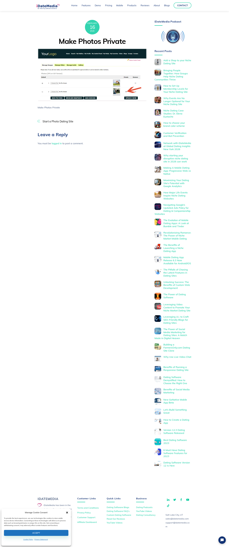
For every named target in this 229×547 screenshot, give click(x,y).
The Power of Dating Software (174, 296)
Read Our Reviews (116, 518)
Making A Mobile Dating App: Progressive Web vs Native (177, 170)
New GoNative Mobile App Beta (175, 401)
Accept (36, 533)
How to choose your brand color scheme (174, 124)
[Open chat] (222, 540)
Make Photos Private (92, 41)
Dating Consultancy (145, 515)
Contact (182, 5)
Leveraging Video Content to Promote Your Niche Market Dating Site (176, 307)
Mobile (119, 5)
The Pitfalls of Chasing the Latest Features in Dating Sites (175, 272)
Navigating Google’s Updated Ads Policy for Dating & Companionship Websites (173, 209)
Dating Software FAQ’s (118, 511)
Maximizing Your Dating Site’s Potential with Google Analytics (176, 183)
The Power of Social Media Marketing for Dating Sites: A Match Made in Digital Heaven (171, 334)
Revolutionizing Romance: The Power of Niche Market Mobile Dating (177, 235)
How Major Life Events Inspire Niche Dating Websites (175, 195)
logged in (57, 143)
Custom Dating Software (119, 515)
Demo (98, 5)
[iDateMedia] (48, 8)
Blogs (167, 5)
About (157, 5)
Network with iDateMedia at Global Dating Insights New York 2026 (177, 146)
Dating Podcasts (144, 507)
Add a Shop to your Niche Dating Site (177, 62)
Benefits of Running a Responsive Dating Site (176, 369)
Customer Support (86, 517)
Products (131, 5)
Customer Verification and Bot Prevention (174, 134)
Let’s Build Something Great (175, 411)
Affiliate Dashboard (87, 522)
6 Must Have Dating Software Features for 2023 (175, 453)
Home (74, 5)
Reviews (145, 5)
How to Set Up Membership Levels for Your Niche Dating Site (175, 88)
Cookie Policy (28, 539)
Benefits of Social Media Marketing (176, 391)
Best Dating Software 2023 (175, 441)
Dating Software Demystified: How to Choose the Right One (175, 380)
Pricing (108, 5)
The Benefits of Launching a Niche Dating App (173, 247)
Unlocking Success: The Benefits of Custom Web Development (176, 285)
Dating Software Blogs (118, 507)
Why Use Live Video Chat (177, 356)
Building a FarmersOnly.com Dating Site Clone (176, 347)
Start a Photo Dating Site (58, 121)
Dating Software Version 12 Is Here (176, 464)
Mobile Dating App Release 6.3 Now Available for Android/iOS (177, 260)
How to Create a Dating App (176, 421)
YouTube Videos (114, 522)
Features (86, 5)
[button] (67, 512)
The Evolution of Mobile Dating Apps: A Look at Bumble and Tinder (176, 223)
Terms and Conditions (88, 507)
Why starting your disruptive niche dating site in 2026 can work (175, 158)
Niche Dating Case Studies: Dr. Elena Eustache (173, 113)
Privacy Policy (84, 512)
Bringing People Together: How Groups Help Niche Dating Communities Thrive (171, 75)
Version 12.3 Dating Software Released (174, 431)
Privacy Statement (41, 539)
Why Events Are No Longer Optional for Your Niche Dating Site (176, 101)
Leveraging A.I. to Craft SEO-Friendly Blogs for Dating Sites (176, 319)
